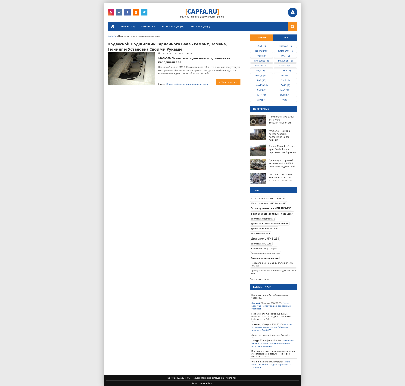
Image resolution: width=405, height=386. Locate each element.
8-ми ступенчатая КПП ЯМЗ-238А (272, 213)
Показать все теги (259, 279)
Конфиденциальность (179, 377)
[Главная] (112, 26)
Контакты (231, 377)
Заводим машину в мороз (264, 248)
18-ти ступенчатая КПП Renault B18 (268, 203)
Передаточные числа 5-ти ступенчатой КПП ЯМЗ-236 (273, 264)
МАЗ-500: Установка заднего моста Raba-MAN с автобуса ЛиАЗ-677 (272, 327)
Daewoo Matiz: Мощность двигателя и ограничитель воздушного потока (274, 343)
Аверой (256, 303)
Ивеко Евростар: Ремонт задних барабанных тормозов (271, 306)
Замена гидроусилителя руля (265, 253)
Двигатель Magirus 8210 (263, 218)
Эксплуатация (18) (173, 26)
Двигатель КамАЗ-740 (264, 228)
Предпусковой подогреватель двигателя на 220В (273, 272)
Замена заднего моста (265, 257)
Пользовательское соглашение (208, 377)
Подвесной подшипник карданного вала (187, 84)
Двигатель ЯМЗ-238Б (261, 243)
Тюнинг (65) (148, 26)
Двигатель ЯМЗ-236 (260, 233)
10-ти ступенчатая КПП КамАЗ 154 (268, 198)
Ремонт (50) (128, 26)
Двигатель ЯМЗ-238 (265, 238)
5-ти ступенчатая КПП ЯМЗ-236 (271, 208)
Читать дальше (229, 82)
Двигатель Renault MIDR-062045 (270, 223)
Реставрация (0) (200, 26)
